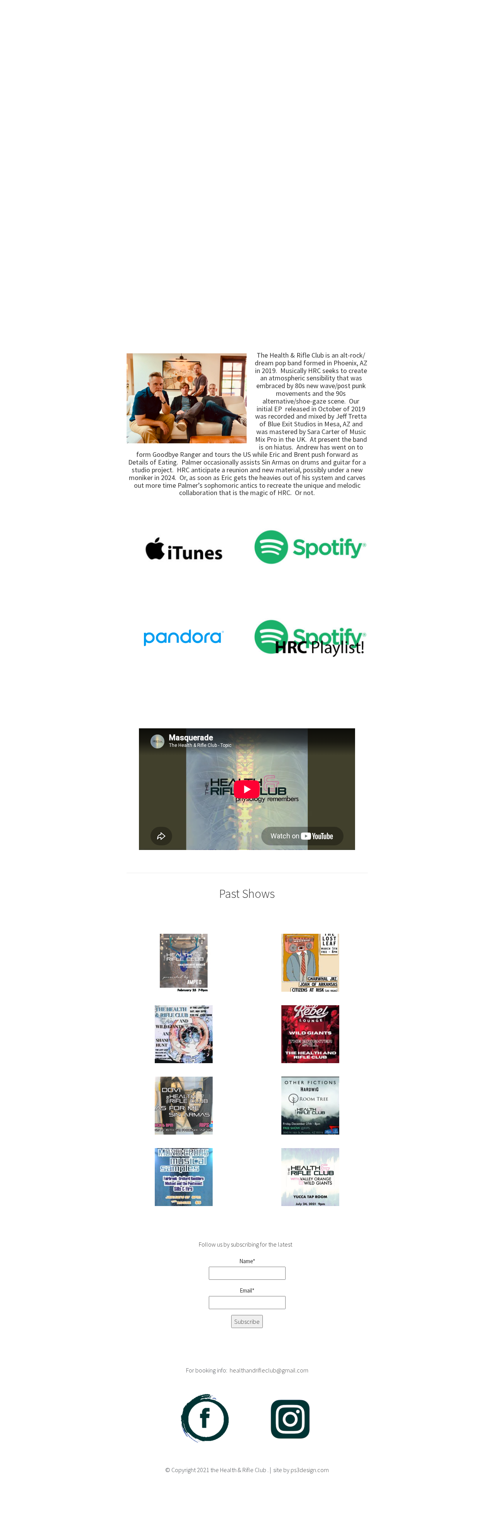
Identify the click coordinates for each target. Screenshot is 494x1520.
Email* (247, 1290)
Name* (247, 1261)
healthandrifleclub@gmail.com (269, 1370)
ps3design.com (310, 1470)
